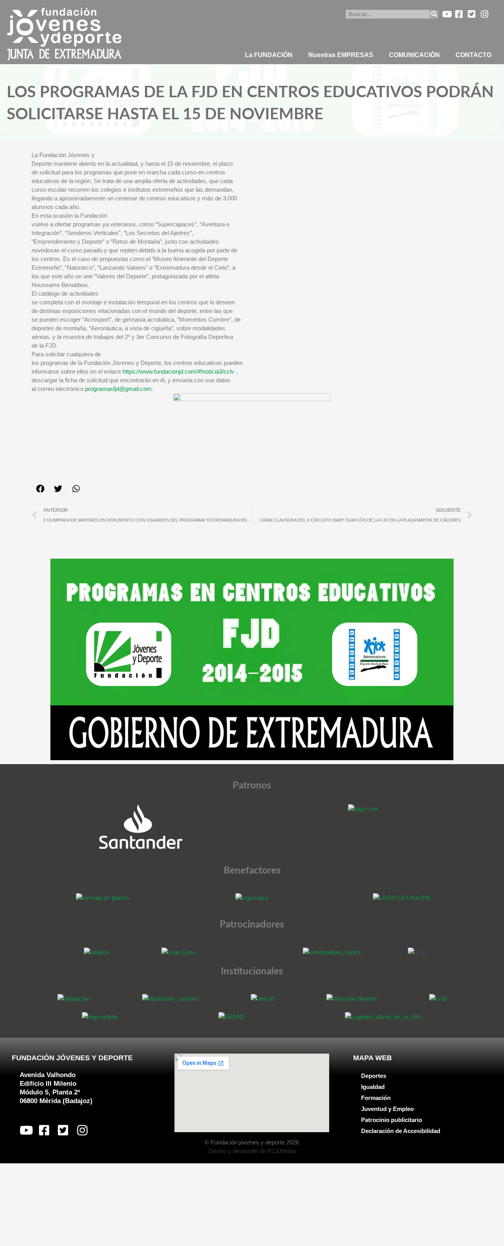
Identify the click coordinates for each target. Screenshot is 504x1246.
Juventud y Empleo (387, 1108)
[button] (40, 489)
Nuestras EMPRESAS (340, 55)
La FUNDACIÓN (269, 55)
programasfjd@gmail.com (118, 388)
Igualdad (373, 1086)
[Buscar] (434, 14)
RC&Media (281, 1151)
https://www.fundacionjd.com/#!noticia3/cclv (178, 371)
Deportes (373, 1075)
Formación (376, 1097)
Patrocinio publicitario (391, 1119)
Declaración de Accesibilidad (400, 1131)
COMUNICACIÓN (414, 55)
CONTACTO (473, 55)
